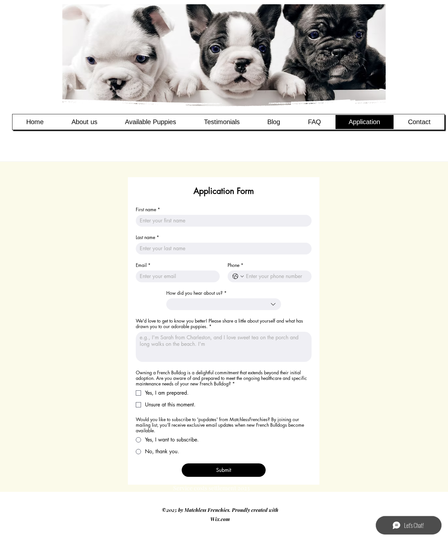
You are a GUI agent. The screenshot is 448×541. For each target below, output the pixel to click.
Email (143, 265)
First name (148, 209)
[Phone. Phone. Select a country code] (238, 276)
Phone (235, 265)
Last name (147, 237)
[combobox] (223, 304)
